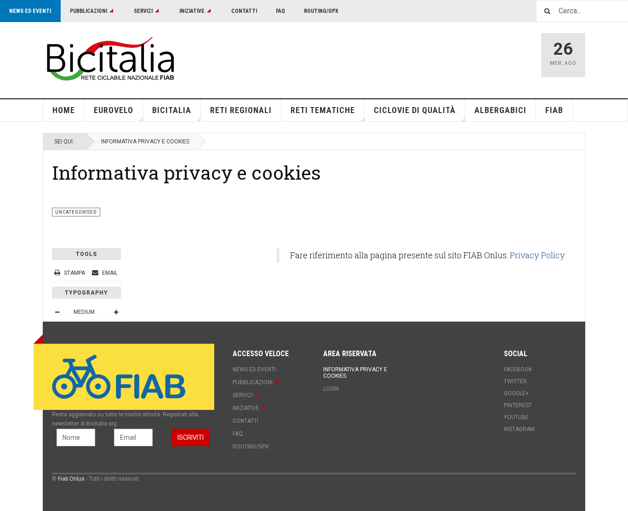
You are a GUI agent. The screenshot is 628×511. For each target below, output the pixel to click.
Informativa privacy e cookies (186, 172)
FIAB (554, 110)
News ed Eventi (30, 11)
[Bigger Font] (116, 312)
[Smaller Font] (57, 312)
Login (331, 389)
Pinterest (518, 405)
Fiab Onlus (71, 479)
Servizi (143, 11)
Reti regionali (241, 110)
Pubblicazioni (88, 11)
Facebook (518, 369)
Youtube (516, 417)
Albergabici (500, 110)
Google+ (516, 393)
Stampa (74, 273)
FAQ (280, 11)
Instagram (519, 429)
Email (109, 273)
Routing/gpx (321, 11)
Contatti (244, 11)
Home (63, 110)
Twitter (515, 381)
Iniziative (192, 11)
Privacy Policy (537, 255)
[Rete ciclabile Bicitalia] (109, 58)
